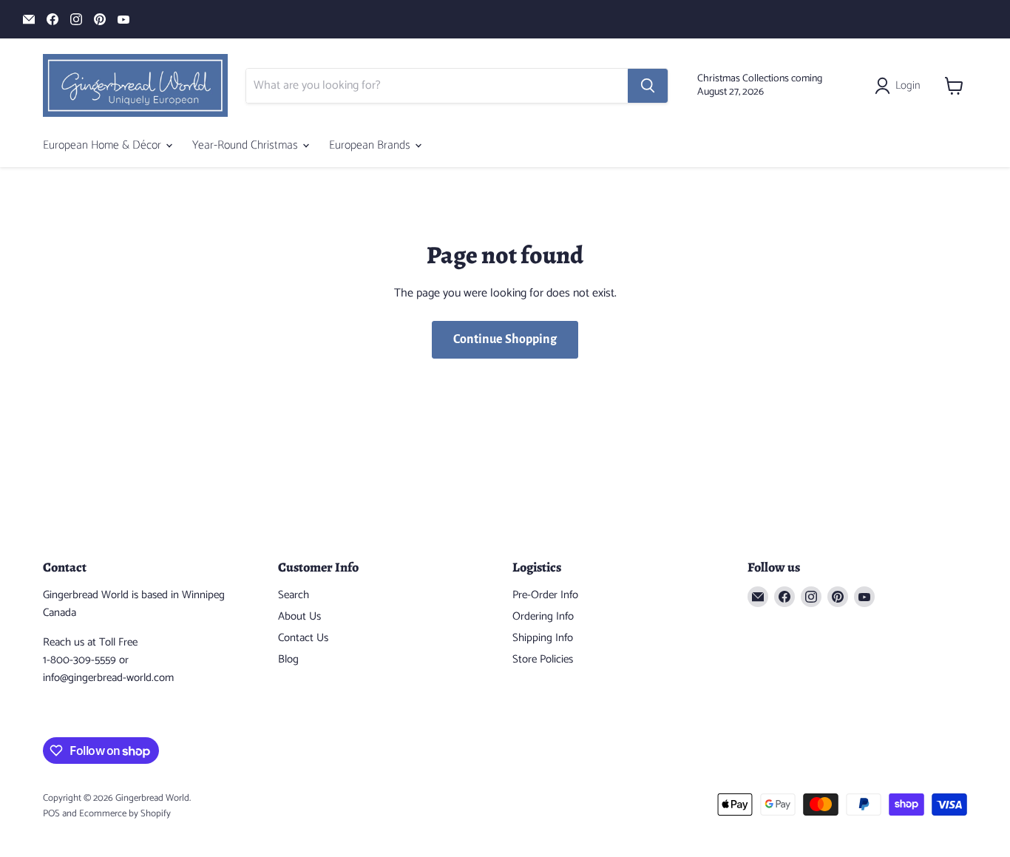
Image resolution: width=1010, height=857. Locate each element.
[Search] (648, 86)
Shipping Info (542, 638)
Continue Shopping (505, 339)
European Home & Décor (103, 145)
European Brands (371, 145)
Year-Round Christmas (246, 145)
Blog (288, 659)
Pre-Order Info (545, 595)
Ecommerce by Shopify (125, 814)
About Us (299, 616)
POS (51, 814)
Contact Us (303, 638)
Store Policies (542, 659)
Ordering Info (543, 616)
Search (293, 595)
